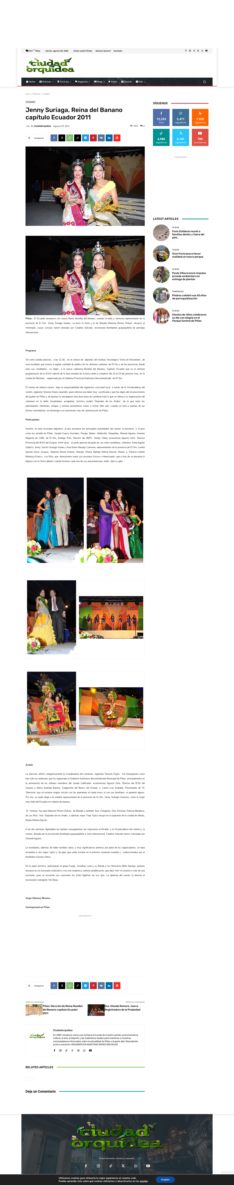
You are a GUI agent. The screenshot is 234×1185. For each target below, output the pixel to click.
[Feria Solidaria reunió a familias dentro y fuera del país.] (161, 232)
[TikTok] (194, 51)
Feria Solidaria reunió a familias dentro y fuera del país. (188, 234)
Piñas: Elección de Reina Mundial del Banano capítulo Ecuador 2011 (63, 1010)
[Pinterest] (93, 137)
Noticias (36, 93)
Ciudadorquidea (42, 126)
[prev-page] (28, 1078)
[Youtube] (206, 51)
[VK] (101, 137)
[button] (204, 82)
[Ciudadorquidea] (28, 126)
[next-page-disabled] (33, 1078)
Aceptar (165, 1179)
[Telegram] (85, 137)
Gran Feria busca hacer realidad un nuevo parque (187, 255)
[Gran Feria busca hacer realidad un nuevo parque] (161, 253)
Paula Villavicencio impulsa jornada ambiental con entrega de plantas (189, 276)
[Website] (78, 1049)
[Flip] (117, 137)
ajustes (144, 1181)
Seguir (180, 110)
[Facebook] (186, 51)
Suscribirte (200, 130)
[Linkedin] (109, 137)
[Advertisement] (103, 24)
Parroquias (178, 291)
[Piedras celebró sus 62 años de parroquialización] (161, 295)
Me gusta (161, 110)
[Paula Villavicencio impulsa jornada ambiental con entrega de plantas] (161, 274)
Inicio (28, 93)
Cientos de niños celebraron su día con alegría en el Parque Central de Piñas (189, 317)
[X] (198, 51)
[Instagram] (190, 51)
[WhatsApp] (202, 51)
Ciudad (46, 93)
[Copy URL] (77, 137)
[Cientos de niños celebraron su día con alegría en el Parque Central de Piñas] (161, 316)
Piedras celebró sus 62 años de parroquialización (189, 297)
